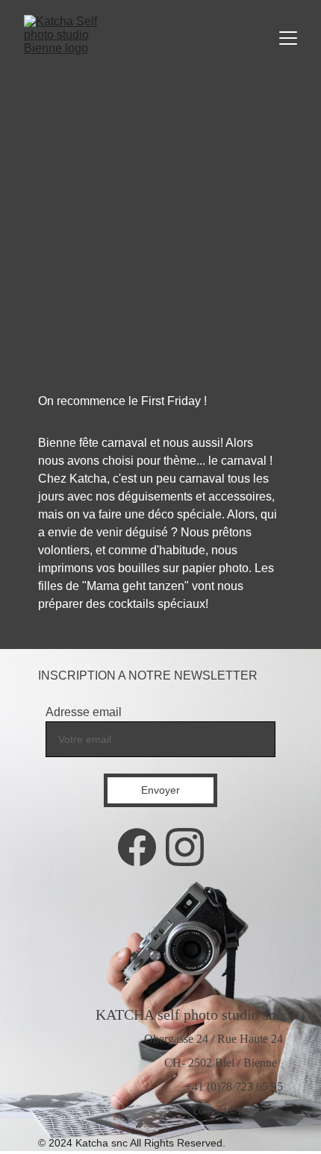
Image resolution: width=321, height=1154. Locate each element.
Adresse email (84, 712)
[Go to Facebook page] (137, 847)
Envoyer (160, 790)
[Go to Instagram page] (185, 847)
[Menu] (288, 38)
